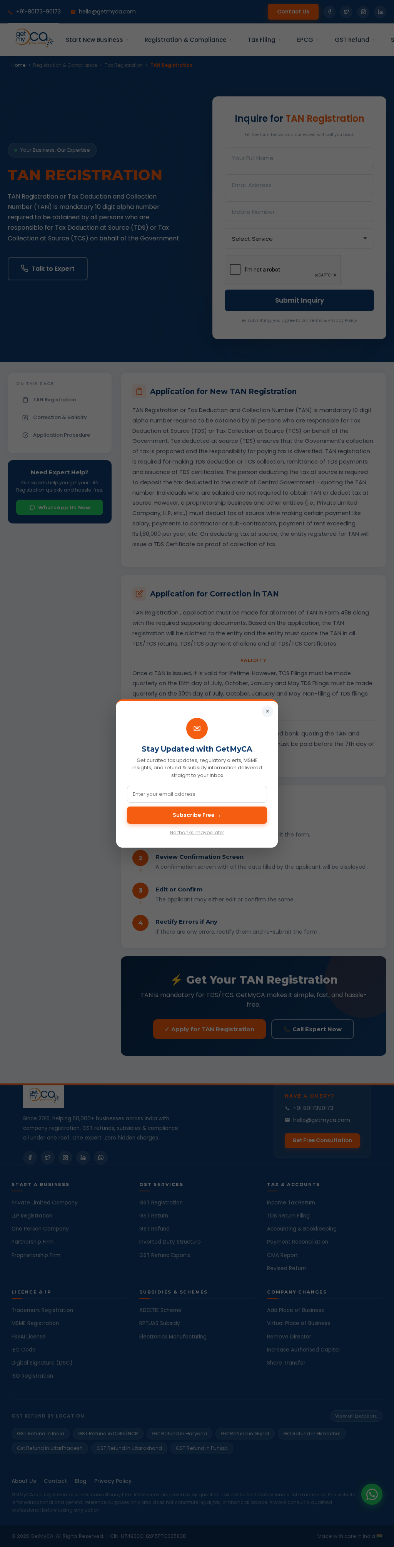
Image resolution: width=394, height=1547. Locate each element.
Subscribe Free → (197, 815)
